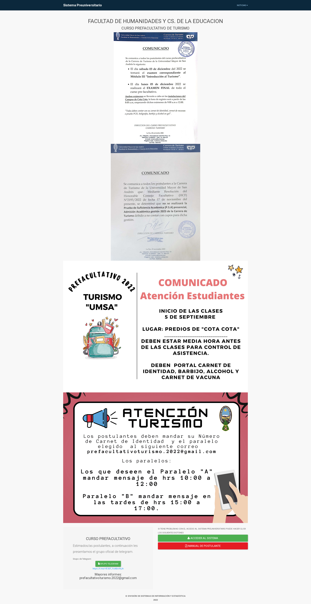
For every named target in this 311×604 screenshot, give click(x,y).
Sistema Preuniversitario (82, 5)
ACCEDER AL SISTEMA (204, 538)
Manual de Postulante (204, 545)
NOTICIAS (241, 5)
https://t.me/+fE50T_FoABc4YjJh (108, 568)
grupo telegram (109, 564)
